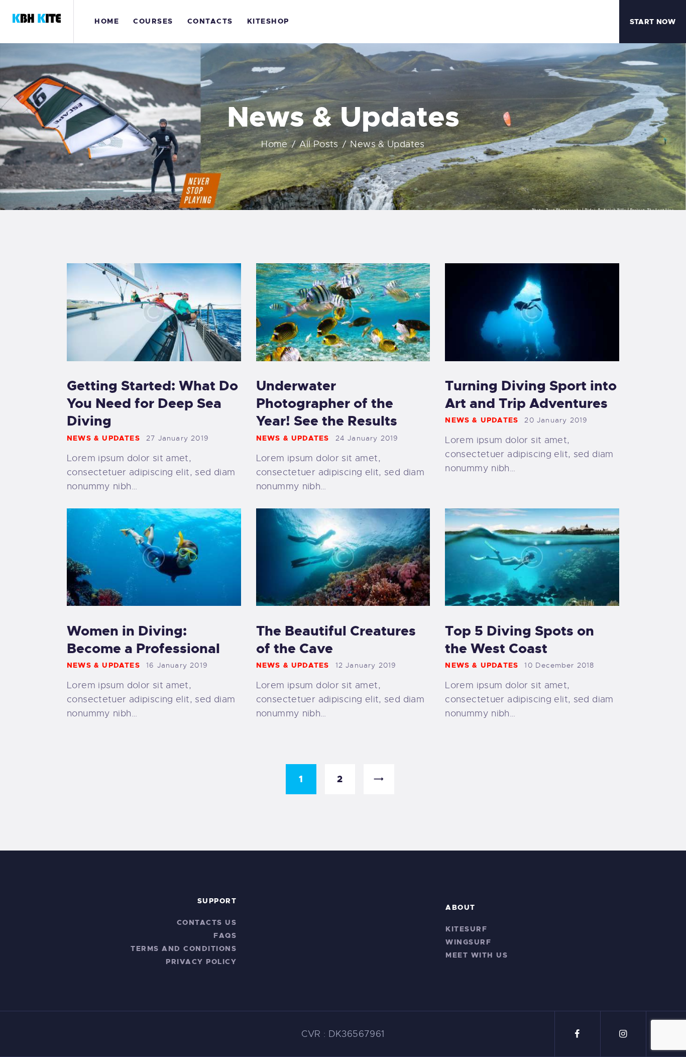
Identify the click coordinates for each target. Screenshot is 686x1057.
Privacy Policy (201, 961)
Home (274, 144)
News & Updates (103, 438)
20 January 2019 (556, 420)
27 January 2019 (177, 438)
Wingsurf (468, 941)
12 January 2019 (366, 665)
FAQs (225, 935)
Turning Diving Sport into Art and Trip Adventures (531, 394)
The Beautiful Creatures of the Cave (336, 640)
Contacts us (207, 922)
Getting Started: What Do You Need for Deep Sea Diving (152, 403)
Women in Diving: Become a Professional (143, 640)
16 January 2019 (177, 665)
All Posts (318, 144)
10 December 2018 (559, 665)
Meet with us (476, 955)
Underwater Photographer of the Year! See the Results (326, 403)
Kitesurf (466, 928)
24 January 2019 (367, 438)
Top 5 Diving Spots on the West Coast (519, 640)
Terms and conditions (184, 948)
